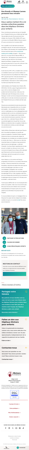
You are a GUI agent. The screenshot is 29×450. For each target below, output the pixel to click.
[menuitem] (14, 404)
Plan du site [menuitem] (14, 439)
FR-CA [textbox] (23, 2)
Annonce (21, 19)
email (18, 200)
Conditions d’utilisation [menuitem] (14, 437)
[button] (23, 2)
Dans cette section (7, 6)
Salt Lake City (4, 19)
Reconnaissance (13, 19)
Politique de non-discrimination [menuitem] (14, 436)
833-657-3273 (5, 250)
